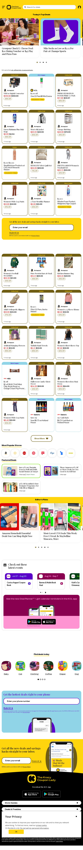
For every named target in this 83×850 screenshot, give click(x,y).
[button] (15, 91)
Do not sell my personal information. (34, 828)
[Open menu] (3, 7)
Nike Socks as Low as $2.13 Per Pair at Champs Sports (20, 50)
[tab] (40, 62)
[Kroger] (52, 453)
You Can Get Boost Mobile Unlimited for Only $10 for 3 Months (60, 51)
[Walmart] (15, 453)
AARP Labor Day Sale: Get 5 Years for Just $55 (62, 534)
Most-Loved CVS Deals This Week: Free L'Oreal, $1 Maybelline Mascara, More (21, 536)
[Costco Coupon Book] (29, 583)
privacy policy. (41, 825)
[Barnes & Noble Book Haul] (61, 583)
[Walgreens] (43, 453)
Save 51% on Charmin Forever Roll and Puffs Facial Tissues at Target (28, 469)
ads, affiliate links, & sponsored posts (22, 70)
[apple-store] (31, 794)
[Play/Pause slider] (37, 62)
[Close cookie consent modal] (76, 817)
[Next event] (45, 592)
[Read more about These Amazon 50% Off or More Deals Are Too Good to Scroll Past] (50, 471)
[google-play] (51, 794)
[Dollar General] (71, 453)
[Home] (14, 7)
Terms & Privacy (26, 712)
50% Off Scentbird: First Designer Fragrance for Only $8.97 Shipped (29, 485)
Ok (16, 832)
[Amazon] (6, 453)
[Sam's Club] (61, 453)
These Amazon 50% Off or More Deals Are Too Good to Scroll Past (69, 469)
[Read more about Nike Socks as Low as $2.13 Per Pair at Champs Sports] (22, 31)
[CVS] (24, 453)
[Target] (34, 453)
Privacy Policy (35, 235)
